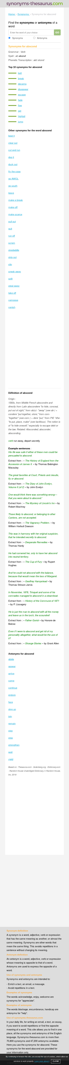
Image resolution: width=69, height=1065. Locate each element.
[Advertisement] (34, 350)
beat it (11, 135)
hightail (21, 116)
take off (12, 293)
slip (10, 264)
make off (12, 207)
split (10, 278)
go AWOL (13, 178)
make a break (15, 200)
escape (22, 94)
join (10, 716)
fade (20, 100)
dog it (11, 157)
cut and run (14, 150)
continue (12, 687)
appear (12, 666)
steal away (14, 285)
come (11, 680)
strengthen (13, 745)
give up (12, 709)
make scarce (15, 214)
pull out (12, 221)
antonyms (45, 22)
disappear (23, 89)
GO (57, 32)
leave (11, 192)
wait (10, 752)
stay (10, 730)
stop (10, 737)
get (19, 110)
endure (12, 695)
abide (11, 659)
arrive (11, 673)
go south (12, 185)
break (21, 78)
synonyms (27, 22)
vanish (11, 307)
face (10, 702)
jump (20, 121)
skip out (12, 257)
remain (12, 723)
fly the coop (14, 171)
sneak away (14, 271)
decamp (22, 83)
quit (10, 228)
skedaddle (13, 250)
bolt (20, 73)
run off (11, 235)
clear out (12, 142)
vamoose (13, 300)
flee (20, 105)
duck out (12, 164)
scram (11, 242)
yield (10, 759)
